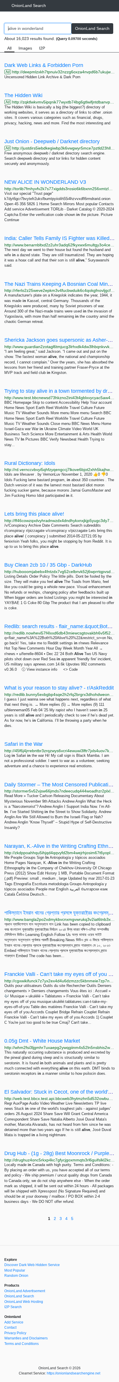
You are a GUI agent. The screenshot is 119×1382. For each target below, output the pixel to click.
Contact (10, 1327)
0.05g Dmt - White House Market (42, 1041)
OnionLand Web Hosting (23, 1301)
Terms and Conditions (21, 1343)
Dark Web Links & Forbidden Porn (43, 65)
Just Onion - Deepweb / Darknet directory (52, 141)
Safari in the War (23, 744)
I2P (42, 48)
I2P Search (13, 1307)
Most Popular (14, 1270)
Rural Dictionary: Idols (29, 463)
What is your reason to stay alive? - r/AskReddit (59, 688)
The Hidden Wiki (23, 95)
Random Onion (16, 1275)
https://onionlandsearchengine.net (73, 1373)
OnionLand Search (29, 5)
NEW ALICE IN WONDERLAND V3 (45, 182)
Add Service (13, 1322)
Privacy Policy (15, 1333)
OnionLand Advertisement (24, 1291)
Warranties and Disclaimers (26, 1338)
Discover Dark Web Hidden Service (32, 1265)
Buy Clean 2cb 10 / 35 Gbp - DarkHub (48, 565)
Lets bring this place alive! (34, 514)
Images (25, 48)
